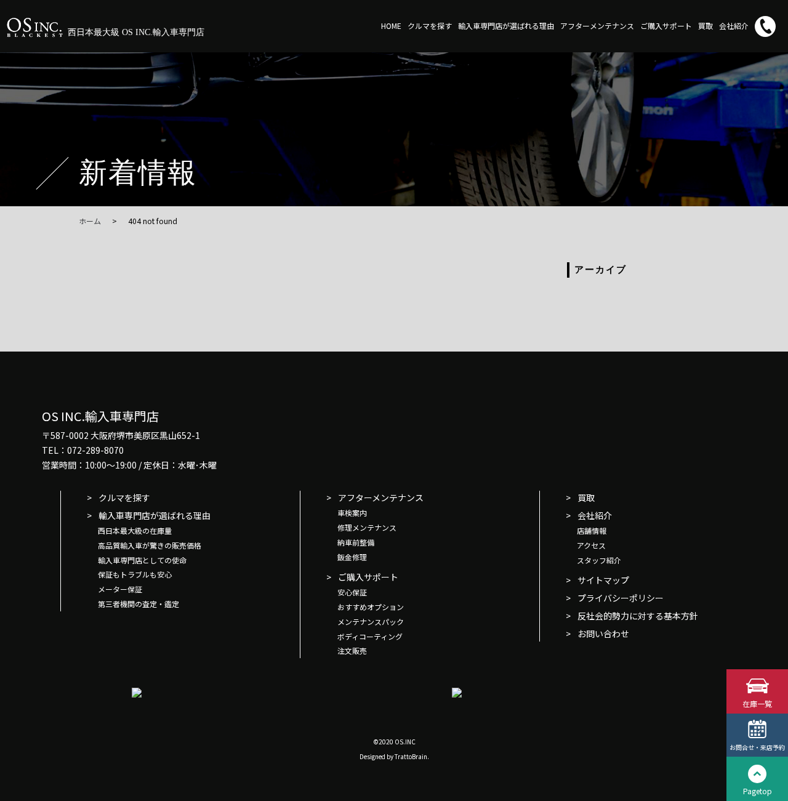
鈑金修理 (352, 557)
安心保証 (352, 592)
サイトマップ (603, 580)
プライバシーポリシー (620, 598)
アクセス (591, 545)
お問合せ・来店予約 (757, 747)
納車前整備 (355, 542)
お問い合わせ (603, 633)
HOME (391, 25)
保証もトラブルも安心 (135, 574)
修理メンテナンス (366, 527)
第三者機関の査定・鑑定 (138, 603)
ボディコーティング (370, 636)
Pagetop (757, 791)
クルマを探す (430, 25)
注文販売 (352, 650)
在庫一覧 (757, 703)
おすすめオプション (370, 607)
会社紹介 (734, 25)
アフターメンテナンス (597, 25)
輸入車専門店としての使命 (142, 560)
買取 (705, 25)
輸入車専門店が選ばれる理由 (506, 25)
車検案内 (352, 512)
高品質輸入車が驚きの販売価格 (149, 545)
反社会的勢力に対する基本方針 (637, 616)
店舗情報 (591, 530)
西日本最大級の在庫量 (135, 530)
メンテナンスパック (370, 621)
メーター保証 (120, 589)
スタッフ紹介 (599, 560)
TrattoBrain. (412, 756)
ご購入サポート (666, 25)
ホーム (90, 220)
